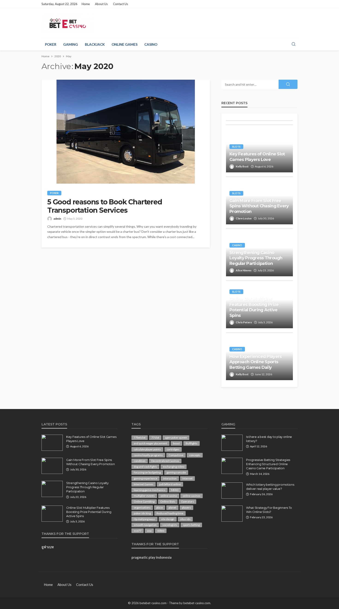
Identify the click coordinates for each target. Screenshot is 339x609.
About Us (101, 4)
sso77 (137, 530)
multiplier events (144, 495)
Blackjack (95, 44)
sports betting (191, 525)
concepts (194, 455)
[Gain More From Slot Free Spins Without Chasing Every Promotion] (52, 466)
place (159, 507)
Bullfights (191, 443)
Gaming (70, 44)
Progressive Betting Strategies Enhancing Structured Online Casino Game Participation (268, 464)
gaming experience (145, 478)
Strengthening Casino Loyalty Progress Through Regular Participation (255, 258)
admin (57, 218)
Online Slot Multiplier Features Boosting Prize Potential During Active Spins (254, 307)
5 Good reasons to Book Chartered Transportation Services (104, 206)
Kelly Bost (242, 166)
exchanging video (173, 466)
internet (187, 478)
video (160, 530)
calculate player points (147, 449)
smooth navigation (145, 525)
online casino (169, 495)
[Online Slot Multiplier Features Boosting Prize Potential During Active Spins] (52, 514)
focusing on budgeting (147, 472)
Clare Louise (244, 218)
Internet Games (143, 484)
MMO (174, 490)
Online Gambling (144, 501)
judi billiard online (170, 484)
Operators (187, 501)
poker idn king (142, 513)
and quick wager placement (150, 443)
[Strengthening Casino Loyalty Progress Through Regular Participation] (52, 489)
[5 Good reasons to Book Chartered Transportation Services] (126, 132)
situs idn (185, 519)
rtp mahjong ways (144, 519)
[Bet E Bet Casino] (68, 23)
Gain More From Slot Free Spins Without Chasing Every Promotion (259, 206)
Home (86, 4)
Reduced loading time (170, 513)
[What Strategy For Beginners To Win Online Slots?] (232, 514)
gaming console (176, 472)
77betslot (140, 437)
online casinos (191, 495)
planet (172, 507)
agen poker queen (176, 437)
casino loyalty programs (148, 455)
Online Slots (167, 501)
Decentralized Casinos (165, 461)
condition (140, 461)
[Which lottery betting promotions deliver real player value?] (232, 490)
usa (149, 530)
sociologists (169, 525)
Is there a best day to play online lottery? (269, 439)
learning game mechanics (149, 490)
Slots (236, 146)
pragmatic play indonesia (151, 557)
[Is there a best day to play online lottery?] (232, 443)
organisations (142, 507)
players (186, 507)
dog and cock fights (145, 466)
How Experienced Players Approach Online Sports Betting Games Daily (255, 362)
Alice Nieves (243, 270)
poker (50, 44)
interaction (170, 478)
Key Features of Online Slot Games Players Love (257, 156)
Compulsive (176, 455)
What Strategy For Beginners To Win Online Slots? (269, 510)
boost (176, 443)
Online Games (124, 44)
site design (167, 519)
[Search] (293, 44)
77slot (155, 437)
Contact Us (120, 4)
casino (150, 44)
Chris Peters (244, 322)
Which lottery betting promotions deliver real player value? (270, 487)
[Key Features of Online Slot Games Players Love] (52, 443)
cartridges (173, 449)
